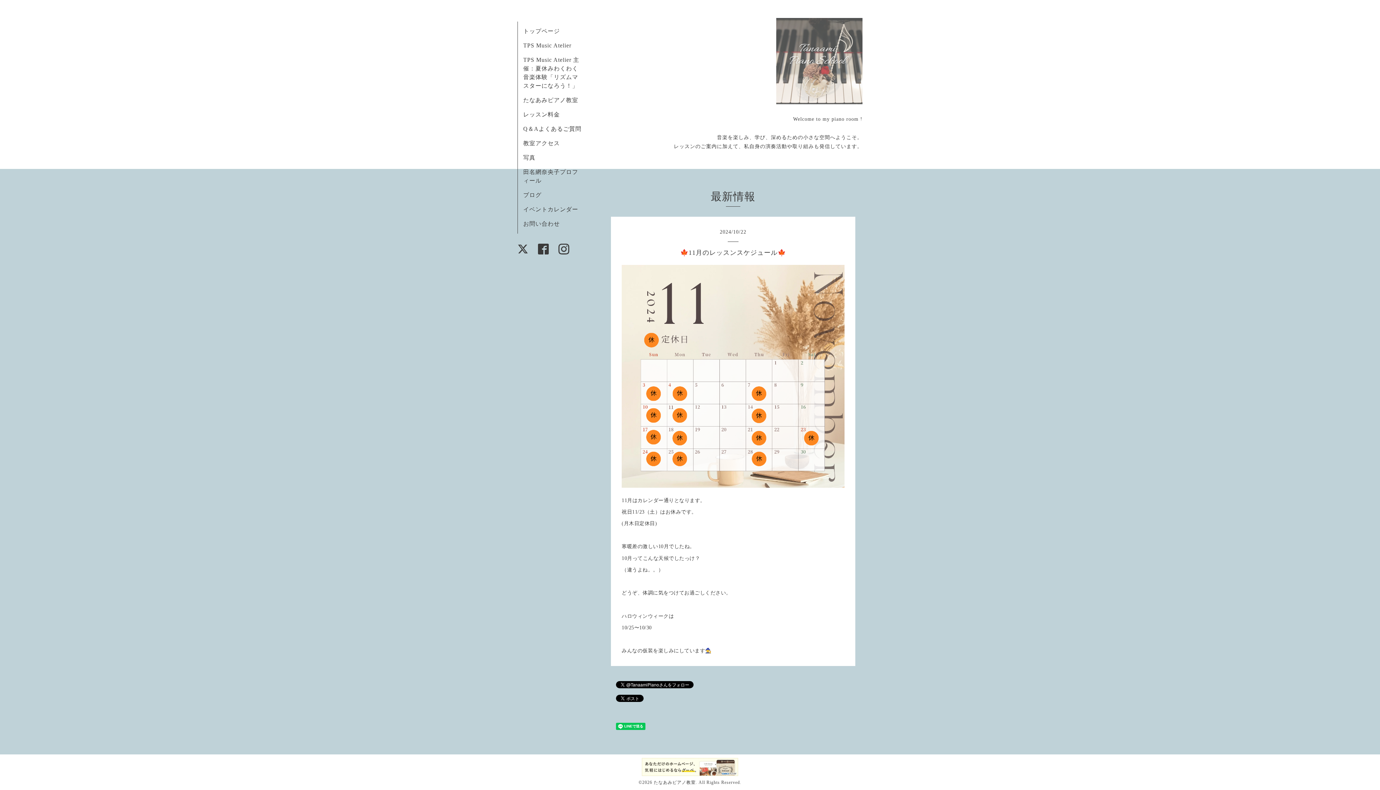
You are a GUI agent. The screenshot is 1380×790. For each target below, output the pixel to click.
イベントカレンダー (550, 209)
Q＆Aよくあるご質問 (552, 129)
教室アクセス (541, 143)
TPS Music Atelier (547, 45)
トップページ (541, 31)
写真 (529, 158)
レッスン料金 (541, 114)
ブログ (532, 195)
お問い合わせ (541, 224)
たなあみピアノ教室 (550, 100)
